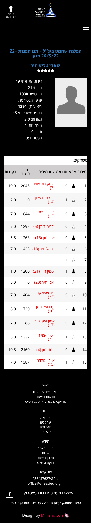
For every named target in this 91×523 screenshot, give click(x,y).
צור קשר (45, 472)
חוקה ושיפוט (45, 462)
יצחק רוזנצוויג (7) (44, 185)
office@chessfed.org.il (46, 483)
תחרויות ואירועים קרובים (45, 391)
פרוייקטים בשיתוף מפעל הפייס (45, 401)
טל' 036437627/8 (46, 478)
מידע (46, 441)
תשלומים (45, 432)
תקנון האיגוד (45, 457)
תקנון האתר (46, 448)
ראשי (45, 385)
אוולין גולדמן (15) (45, 362)
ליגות (45, 410)
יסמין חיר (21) (44, 271)
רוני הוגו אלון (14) (45, 199)
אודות (45, 453)
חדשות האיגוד (45, 396)
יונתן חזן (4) (45, 349)
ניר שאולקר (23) (46, 294)
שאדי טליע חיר (45, 65)
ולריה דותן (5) (44, 226)
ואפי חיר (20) (44, 282)
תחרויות (45, 417)
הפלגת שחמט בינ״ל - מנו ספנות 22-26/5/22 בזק (46, 54)
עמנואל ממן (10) (45, 309)
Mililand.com (52, 515)
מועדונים (45, 427)
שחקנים (45, 422)
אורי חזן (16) (45, 237)
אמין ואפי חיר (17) (44, 323)
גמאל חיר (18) (43, 248)
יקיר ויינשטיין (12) (45, 213)
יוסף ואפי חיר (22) (45, 337)
